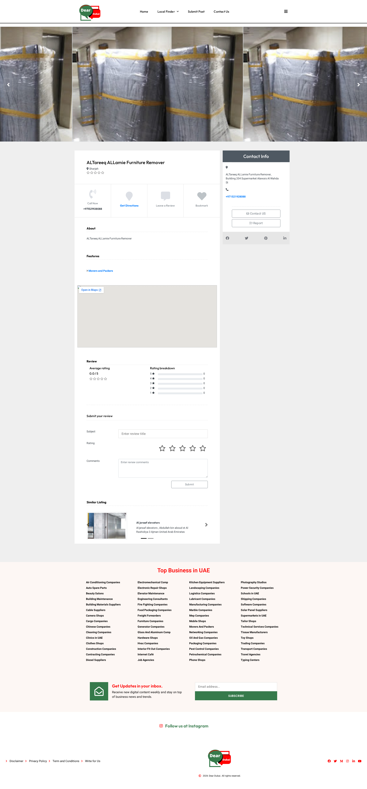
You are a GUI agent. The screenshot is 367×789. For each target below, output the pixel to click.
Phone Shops (197, 660)
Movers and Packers (101, 271)
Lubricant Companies (202, 599)
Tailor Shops (248, 621)
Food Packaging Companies (154, 610)
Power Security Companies (257, 588)
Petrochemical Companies (205, 654)
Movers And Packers (201, 627)
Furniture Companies (150, 621)
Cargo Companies (97, 621)
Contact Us (221, 11)
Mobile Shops (197, 621)
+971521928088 (236, 197)
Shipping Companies (253, 599)
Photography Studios (253, 582)
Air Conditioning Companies (103, 582)
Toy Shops (247, 638)
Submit (189, 484)
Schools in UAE (250, 593)
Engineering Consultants (153, 599)
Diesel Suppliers (96, 660)
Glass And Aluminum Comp (154, 632)
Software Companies (253, 605)
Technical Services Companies (259, 627)
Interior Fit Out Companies (154, 649)
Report (257, 223)
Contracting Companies (100, 654)
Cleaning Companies (98, 632)
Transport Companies (254, 649)
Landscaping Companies (204, 588)
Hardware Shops (148, 638)
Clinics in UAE (94, 638)
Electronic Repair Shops (152, 588)
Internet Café (146, 654)
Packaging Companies (202, 643)
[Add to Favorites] (201, 199)
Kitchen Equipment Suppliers (207, 582)
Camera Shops (95, 616)
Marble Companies (200, 610)
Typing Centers (250, 660)
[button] (87, 525)
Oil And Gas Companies (203, 638)
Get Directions (129, 205)
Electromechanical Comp (153, 582)
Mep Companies (199, 616)
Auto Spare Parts (96, 588)
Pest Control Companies (204, 649)
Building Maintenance (99, 599)
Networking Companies (203, 632)
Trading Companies (253, 643)
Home (144, 11)
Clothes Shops (95, 643)
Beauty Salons (95, 593)
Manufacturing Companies (205, 605)
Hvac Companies (148, 643)
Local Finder (166, 11)
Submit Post (196, 11)
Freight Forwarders (149, 616)
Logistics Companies (202, 593)
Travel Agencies (250, 654)
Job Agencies (146, 660)
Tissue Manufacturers (254, 632)
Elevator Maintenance (151, 593)
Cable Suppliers (95, 610)
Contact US (257, 213)
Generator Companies (151, 627)
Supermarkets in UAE (253, 616)
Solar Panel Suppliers (254, 610)
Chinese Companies (98, 627)
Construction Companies (101, 649)
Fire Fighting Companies (152, 605)
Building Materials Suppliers (103, 605)
